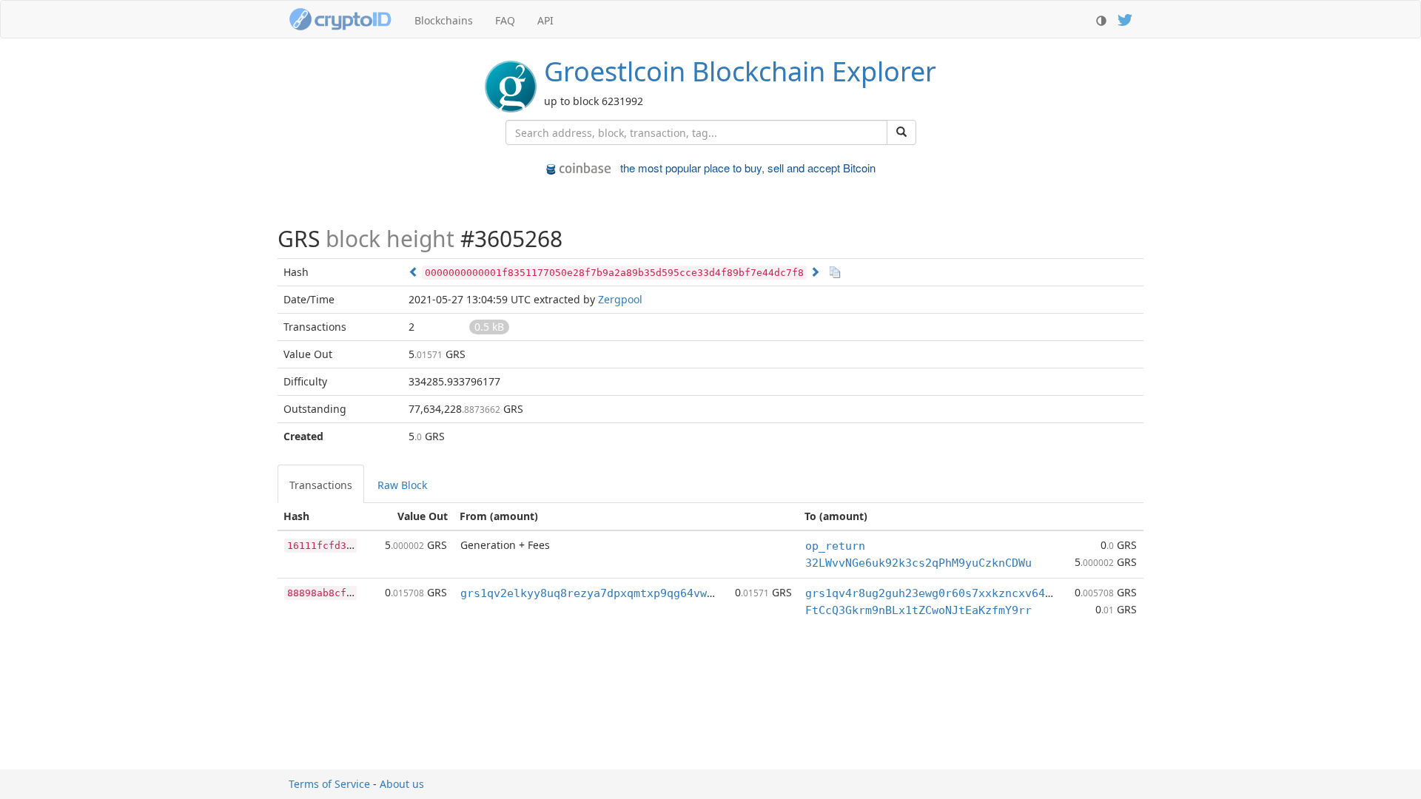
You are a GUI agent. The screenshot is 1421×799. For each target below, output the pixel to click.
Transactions (320, 485)
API (545, 20)
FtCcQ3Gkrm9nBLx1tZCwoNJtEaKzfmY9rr (918, 610)
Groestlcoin (740, 71)
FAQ (505, 20)
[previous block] (414, 272)
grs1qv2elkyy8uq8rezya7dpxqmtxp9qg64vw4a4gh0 (603, 593)
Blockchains (443, 20)
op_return (835, 546)
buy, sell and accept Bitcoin (748, 167)
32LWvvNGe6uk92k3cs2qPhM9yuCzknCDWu (918, 563)
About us (402, 784)
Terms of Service (329, 784)
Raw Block (402, 485)
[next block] (815, 272)
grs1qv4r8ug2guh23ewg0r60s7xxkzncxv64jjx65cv (948, 593)
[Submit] (901, 132)
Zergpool (620, 299)
